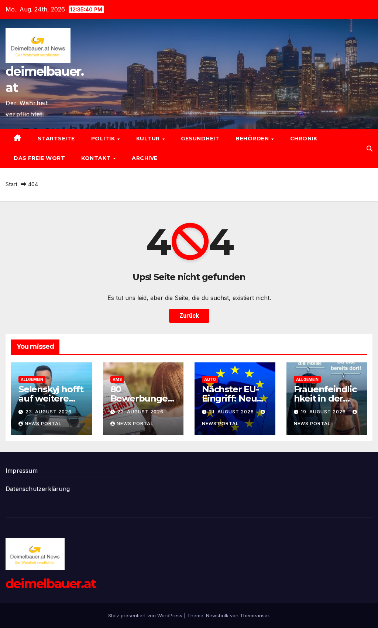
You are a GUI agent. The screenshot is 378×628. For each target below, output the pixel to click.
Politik (104, 138)
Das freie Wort (39, 158)
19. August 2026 (324, 411)
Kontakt (96, 158)
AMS (117, 379)
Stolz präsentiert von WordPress (146, 615)
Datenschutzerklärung (38, 488)
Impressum (22, 470)
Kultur (149, 138)
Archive (145, 158)
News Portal (43, 423)
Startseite (56, 138)
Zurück (189, 315)
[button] (369, 148)
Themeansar (254, 615)
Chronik (303, 138)
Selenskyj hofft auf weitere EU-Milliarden (50, 398)
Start (11, 184)
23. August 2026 (48, 411)
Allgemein (32, 379)
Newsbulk (217, 615)
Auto (210, 379)
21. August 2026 (232, 411)
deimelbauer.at (51, 583)
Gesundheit (200, 138)
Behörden (253, 138)
